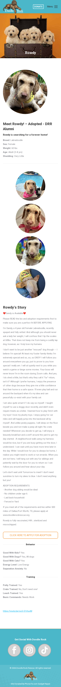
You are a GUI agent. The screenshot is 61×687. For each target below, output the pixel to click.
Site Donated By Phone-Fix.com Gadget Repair (30, 684)
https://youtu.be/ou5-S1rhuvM (17, 611)
